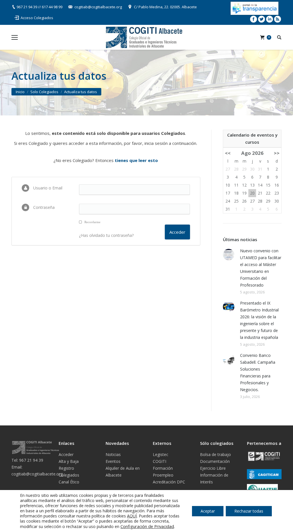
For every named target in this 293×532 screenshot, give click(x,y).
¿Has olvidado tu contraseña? (106, 235)
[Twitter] (261, 19)
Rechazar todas (248, 511)
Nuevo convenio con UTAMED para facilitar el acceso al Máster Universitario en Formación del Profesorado (260, 268)
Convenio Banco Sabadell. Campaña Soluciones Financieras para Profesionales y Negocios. (257, 372)
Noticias (113, 454)
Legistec (160, 454)
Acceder (66, 454)
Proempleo (163, 475)
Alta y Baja (69, 461)
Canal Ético (69, 482)
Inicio (20, 91)
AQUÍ (132, 516)
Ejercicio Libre (213, 468)
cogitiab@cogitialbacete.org (98, 6)
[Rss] (277, 19)
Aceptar (208, 511)
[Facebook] (253, 19)
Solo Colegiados (44, 91)
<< (228, 153)
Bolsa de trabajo (215, 454)
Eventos (113, 461)
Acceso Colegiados (37, 17)
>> (277, 153)
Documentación (215, 461)
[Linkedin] (269, 19)
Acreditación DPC (169, 482)
